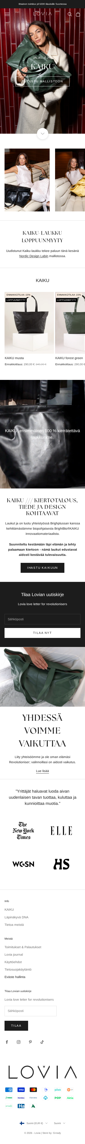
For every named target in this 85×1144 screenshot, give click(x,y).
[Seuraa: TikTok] (42, 1042)
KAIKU (9, 909)
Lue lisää (42, 771)
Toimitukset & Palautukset (23, 947)
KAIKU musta (14, 358)
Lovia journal (14, 954)
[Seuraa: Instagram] (18, 1042)
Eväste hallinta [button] (15, 977)
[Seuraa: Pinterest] (30, 1042)
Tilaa (16, 1025)
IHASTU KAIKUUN (42, 567)
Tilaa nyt (42, 633)
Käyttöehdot (13, 962)
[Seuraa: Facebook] (7, 1042)
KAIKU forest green (69, 358)
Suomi (57, 1123)
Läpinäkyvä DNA (16, 917)
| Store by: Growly (51, 1133)
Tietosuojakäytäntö (18, 969)
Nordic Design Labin (33, 256)
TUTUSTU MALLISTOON (42, 81)
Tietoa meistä (14, 924)
